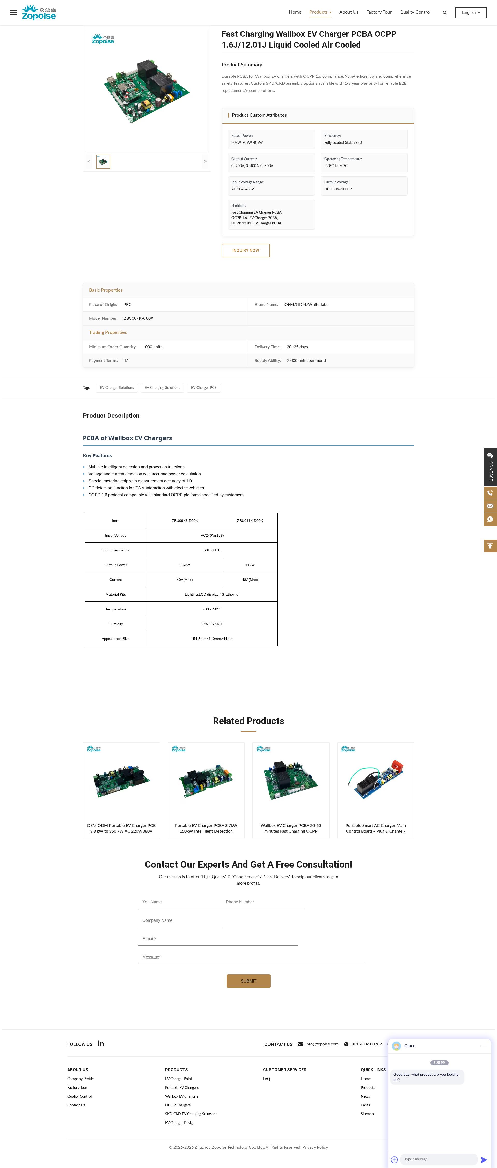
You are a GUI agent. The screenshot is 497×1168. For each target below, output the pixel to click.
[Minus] (484, 1046)
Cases (365, 1105)
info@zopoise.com (322, 1044)
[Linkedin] (101, 1044)
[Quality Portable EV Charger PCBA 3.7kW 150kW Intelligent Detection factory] (206, 781)
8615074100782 (367, 1044)
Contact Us (76, 1105)
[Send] (484, 1159)
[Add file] (394, 1159)
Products (319, 12)
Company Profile (80, 1079)
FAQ (266, 1079)
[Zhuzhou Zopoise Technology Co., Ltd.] (39, 12)
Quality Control (415, 12)
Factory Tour (379, 12)
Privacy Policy (315, 1147)
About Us (349, 12)
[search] (445, 13)
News (365, 1096)
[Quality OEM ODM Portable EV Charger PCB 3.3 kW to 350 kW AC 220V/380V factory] (121, 781)
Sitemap (367, 1114)
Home (295, 12)
